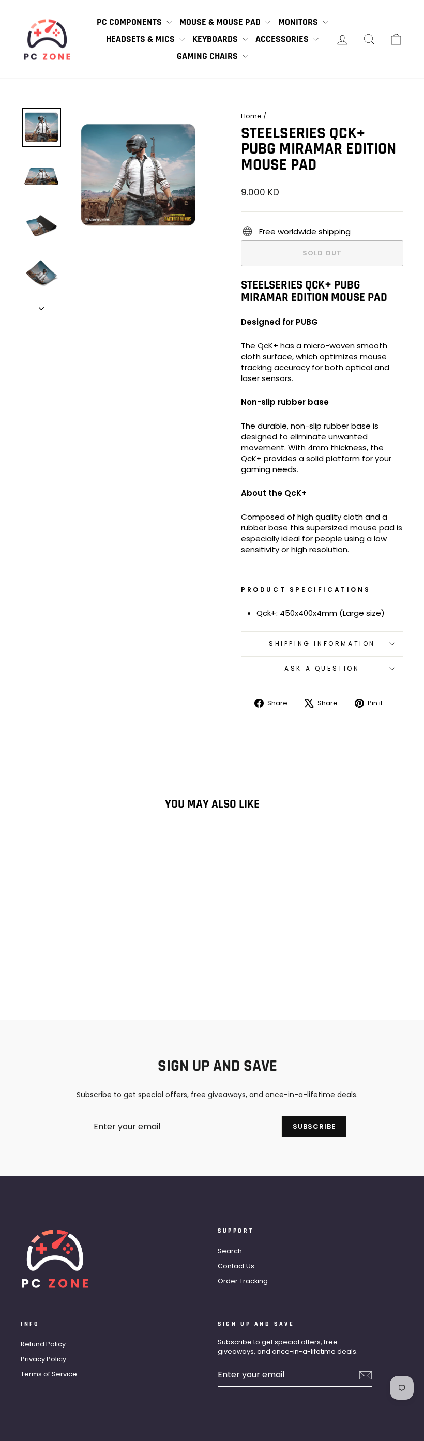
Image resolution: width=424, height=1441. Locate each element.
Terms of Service (49, 1374)
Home (251, 116)
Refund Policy (43, 1344)
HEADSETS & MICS (141, 39)
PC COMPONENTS (130, 22)
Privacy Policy (43, 1359)
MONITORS (299, 22)
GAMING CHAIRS (208, 56)
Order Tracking (243, 1281)
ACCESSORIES (283, 39)
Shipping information (322, 643)
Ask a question (321, 668)
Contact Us (236, 1266)
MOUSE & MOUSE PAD (221, 22)
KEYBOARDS (216, 39)
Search (230, 1251)
